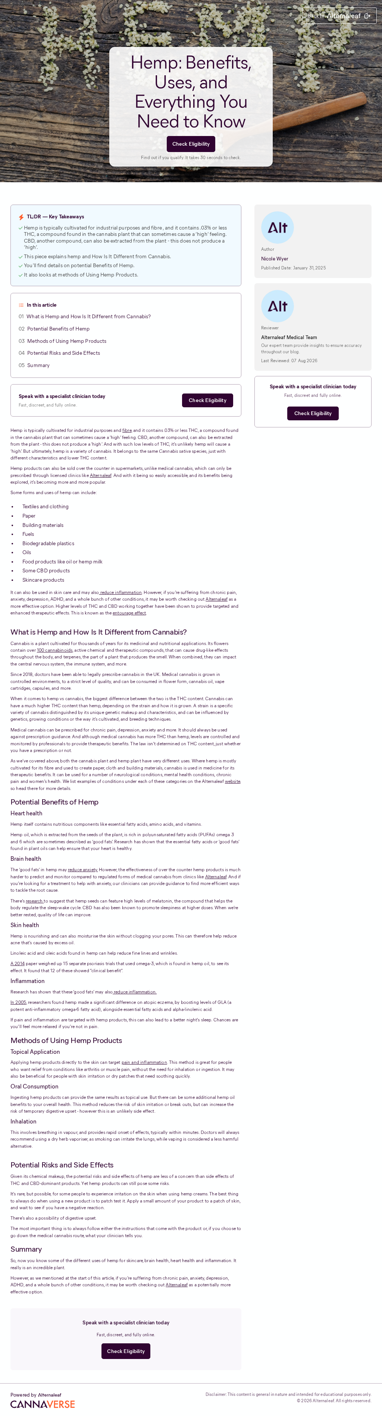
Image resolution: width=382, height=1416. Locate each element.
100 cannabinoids (54, 650)
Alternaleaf (101, 475)
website (232, 781)
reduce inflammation (120, 592)
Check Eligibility (191, 144)
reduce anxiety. (83, 869)
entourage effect (129, 613)
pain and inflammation (144, 1062)
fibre (126, 430)
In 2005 (18, 1002)
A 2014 (17, 963)
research (35, 901)
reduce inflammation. (135, 992)
